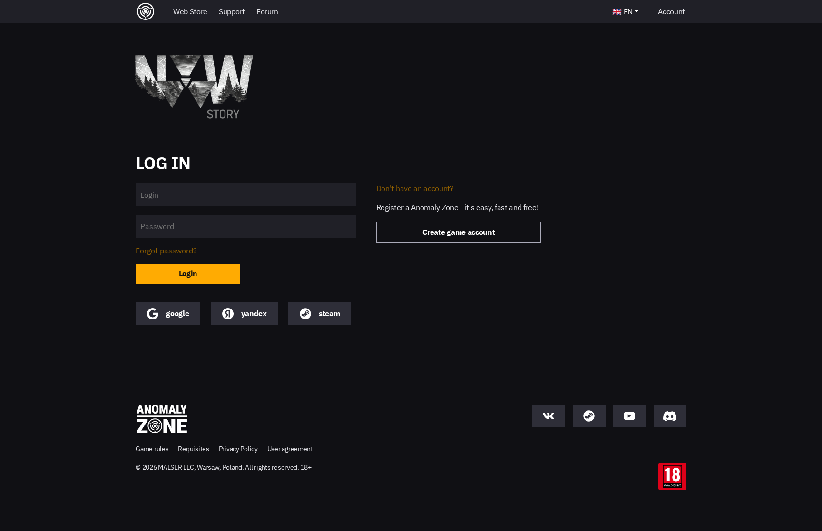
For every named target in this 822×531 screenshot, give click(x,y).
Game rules (152, 448)
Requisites (193, 448)
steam (329, 313)
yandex (254, 313)
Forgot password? (166, 250)
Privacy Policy (238, 448)
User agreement (290, 448)
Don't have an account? (415, 188)
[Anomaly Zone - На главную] (162, 419)
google (177, 313)
